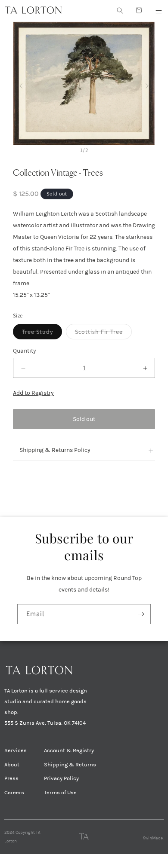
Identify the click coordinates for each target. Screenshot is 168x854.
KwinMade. (153, 838)
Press (11, 778)
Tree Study (42, 333)
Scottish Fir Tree (103, 333)
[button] (158, 10)
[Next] (147, 83)
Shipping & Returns (70, 765)
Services (15, 750)
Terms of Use (60, 793)
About (11, 765)
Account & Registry (69, 750)
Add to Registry (33, 393)
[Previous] (21, 83)
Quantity (24, 351)
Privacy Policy (61, 778)
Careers (14, 793)
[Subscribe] (140, 614)
